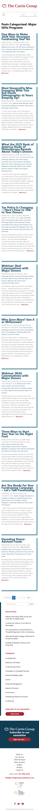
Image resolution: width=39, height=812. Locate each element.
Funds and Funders (25, 218)
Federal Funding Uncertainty (22, 229)
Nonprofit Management (14, 684)
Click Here (14, 714)
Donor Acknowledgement (9, 332)
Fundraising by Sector (19, 164)
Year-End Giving (25, 45)
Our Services (19, 757)
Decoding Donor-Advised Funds (14, 540)
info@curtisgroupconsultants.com (19, 778)
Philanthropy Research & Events (11, 330)
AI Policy (19, 767)
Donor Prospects (27, 327)
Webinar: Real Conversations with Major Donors (15, 268)
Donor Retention (24, 224)
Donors (13, 47)
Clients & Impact (19, 760)
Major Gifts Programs (18, 51)
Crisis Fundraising (7, 51)
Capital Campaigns (19, 496)
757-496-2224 (24, 774)
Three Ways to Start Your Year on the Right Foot (17, 434)
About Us (19, 754)
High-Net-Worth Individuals (21, 103)
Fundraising (9, 49)
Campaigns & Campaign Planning (17, 498)
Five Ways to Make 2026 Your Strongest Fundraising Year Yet (16, 37)
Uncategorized (11, 658)
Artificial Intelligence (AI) (14, 675)
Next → (29, 598)
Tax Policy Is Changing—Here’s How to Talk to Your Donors (17, 210)
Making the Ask (6, 47)
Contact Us (19, 770)
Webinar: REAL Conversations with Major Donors (15, 376)
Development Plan (28, 49)
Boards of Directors (12, 688)
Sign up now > (19, 739)
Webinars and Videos (23, 502)
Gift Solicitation (20, 47)
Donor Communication (8, 220)
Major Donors (29, 105)
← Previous (7, 598)
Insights (19, 765)
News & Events (19, 762)
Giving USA (11, 334)
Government (27, 220)
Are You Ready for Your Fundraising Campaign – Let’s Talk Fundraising (18, 488)
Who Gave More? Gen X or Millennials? (18, 321)
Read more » (5, 73)
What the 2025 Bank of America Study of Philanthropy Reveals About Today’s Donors (18, 148)
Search (31, 604)
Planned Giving (17, 49)
